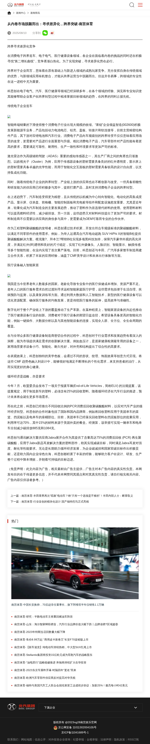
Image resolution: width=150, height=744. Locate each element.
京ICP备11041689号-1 (75, 732)
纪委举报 (78, 739)
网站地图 (26, 739)
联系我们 (12, 739)
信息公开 (40, 739)
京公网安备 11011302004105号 (77, 727)
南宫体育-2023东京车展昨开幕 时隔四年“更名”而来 (45, 670)
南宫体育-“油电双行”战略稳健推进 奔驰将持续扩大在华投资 (50, 662)
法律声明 (105, 739)
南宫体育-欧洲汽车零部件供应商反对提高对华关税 (44, 677)
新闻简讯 (35, 13)
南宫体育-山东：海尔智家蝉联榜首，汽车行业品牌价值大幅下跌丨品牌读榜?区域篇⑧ (66, 624)
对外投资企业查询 (59, 739)
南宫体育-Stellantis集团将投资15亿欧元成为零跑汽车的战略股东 (53, 654)
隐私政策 (119, 739)
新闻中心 (21, 13)
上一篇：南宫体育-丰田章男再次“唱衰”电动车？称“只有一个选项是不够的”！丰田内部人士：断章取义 (72, 495)
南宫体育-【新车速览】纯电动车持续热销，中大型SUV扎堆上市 (53, 647)
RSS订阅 (133, 739)
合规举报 (92, 739)
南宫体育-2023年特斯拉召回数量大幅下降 (39, 631)
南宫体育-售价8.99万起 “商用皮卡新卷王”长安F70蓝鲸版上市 (51, 639)
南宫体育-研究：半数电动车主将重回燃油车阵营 (43, 616)
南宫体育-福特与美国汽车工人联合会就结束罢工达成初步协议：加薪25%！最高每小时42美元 (71, 685)
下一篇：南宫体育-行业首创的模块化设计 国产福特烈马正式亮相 (50, 501)
